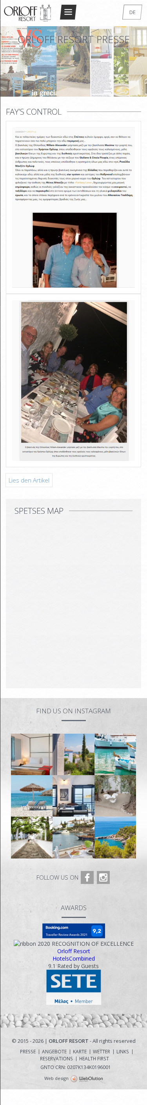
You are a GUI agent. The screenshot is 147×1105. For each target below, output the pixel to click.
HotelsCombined (74, 958)
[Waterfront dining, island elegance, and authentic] (73, 837)
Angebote (54, 1051)
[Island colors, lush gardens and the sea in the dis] (73, 754)
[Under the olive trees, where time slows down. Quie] (115, 796)
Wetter (101, 1051)
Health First (94, 1058)
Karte (80, 1051)
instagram (103, 877)
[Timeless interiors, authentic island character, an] (73, 796)
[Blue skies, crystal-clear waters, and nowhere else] (32, 796)
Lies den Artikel (29, 480)
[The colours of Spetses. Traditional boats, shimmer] (115, 754)
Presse (28, 1051)
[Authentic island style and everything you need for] (32, 754)
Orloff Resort (73, 951)
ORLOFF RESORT (28, 13)
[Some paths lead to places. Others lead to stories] (32, 837)
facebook (87, 877)
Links (122, 1051)
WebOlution (87, 1079)
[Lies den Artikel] (73, 294)
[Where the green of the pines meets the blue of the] (115, 837)
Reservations (56, 1058)
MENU (68, 12)
